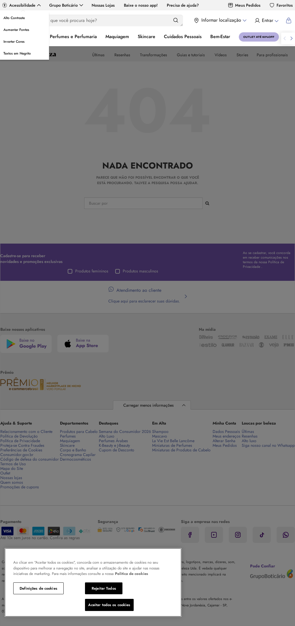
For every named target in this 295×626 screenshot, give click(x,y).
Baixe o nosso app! (141, 5)
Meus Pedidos (247, 5)
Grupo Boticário (63, 5)
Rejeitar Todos (104, 588)
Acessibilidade (22, 5)
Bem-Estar (220, 36)
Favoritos (285, 5)
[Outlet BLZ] (258, 37)
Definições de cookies (38, 588)
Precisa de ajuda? (183, 5)
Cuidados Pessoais (183, 36)
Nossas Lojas (103, 5)
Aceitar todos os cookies (109, 605)
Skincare (146, 36)
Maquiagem (117, 36)
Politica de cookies (131, 573)
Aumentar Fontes (16, 29)
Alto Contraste (14, 17)
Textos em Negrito (17, 53)
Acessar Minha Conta (266, 20)
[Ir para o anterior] (284, 38)
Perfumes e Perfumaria (73, 36)
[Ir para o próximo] (291, 38)
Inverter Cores (13, 41)
